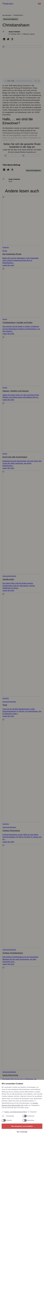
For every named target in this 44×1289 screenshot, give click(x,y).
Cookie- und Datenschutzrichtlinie (15, 1112)
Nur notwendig (22, 1132)
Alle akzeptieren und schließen (22, 1126)
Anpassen (33, 1112)
